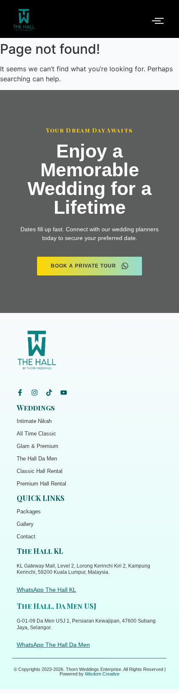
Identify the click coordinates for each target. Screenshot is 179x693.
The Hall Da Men (37, 458)
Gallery (25, 524)
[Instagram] (34, 392)
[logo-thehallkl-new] (23, 19)
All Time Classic (36, 433)
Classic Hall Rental (39, 471)
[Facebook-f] (20, 392)
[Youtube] (63, 392)
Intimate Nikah (34, 421)
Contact (26, 536)
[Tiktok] (49, 392)
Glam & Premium (37, 446)
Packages (29, 511)
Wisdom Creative (102, 673)
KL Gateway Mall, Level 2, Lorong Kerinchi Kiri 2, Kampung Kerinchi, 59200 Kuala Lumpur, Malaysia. (83, 569)
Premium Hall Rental (41, 483)
